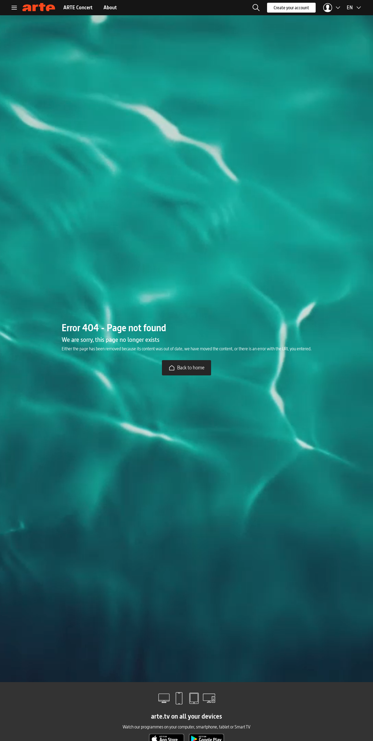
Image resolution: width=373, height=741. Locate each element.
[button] (256, 7)
